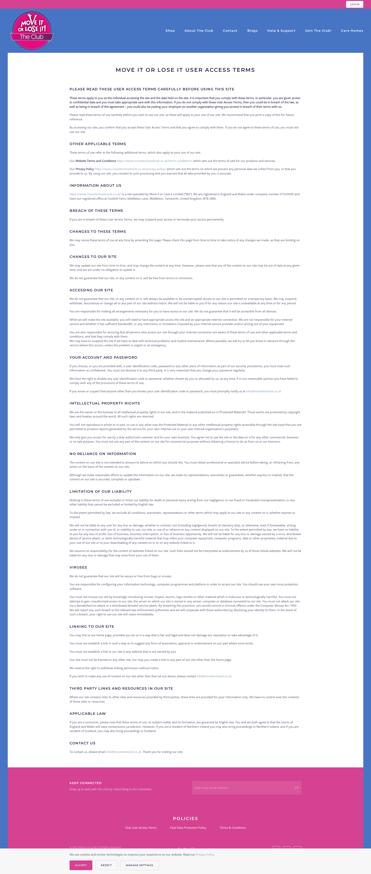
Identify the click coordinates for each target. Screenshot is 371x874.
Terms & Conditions (233, 828)
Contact (230, 30)
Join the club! (318, 30)
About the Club (199, 30)
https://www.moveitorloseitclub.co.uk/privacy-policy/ (130, 169)
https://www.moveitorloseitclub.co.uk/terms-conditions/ (154, 161)
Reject (106, 865)
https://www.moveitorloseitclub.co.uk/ (95, 194)
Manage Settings (139, 865)
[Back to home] (32, 31)
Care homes (352, 30)
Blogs (252, 30)
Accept (81, 865)
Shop (170, 30)
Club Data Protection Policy (188, 828)
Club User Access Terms (141, 828)
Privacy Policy (205, 854)
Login (355, 4)
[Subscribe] (296, 787)
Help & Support (281, 30)
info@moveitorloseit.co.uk (263, 391)
